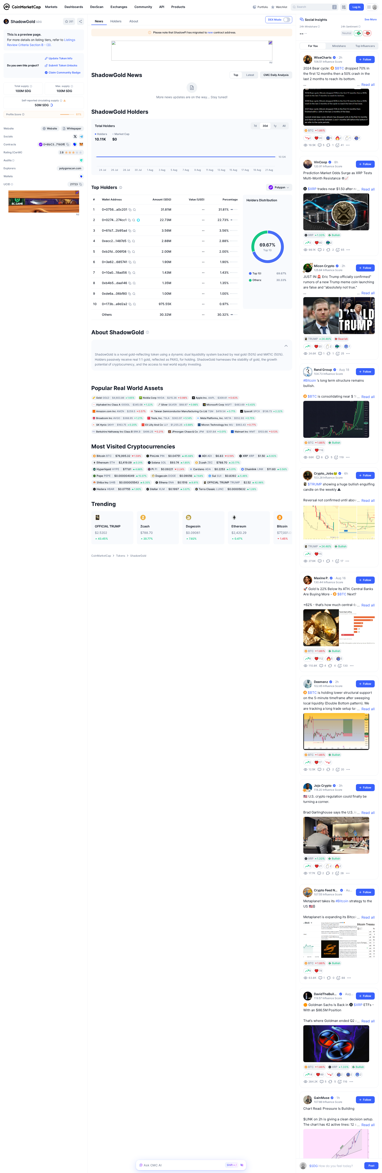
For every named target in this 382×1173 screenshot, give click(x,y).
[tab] (236, 75)
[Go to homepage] (22, 7)
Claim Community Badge (64, 72)
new (210, 32)
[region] (147, 7)
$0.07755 (119, 489)
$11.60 (266, 469)
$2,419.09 (120, 462)
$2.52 (235, 482)
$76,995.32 (119, 456)
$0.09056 (179, 475)
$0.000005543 (123, 482)
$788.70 (219, 462)
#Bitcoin (309, 380)
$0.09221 (167, 469)
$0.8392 (229, 475)
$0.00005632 (227, 489)
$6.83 (218, 456)
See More (371, 19)
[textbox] (336, 1165)
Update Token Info (60, 58)
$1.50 (259, 456)
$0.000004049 (122, 475)
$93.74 (170, 462)
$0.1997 (170, 489)
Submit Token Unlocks (63, 65)
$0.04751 (171, 456)
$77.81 (120, 469)
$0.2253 (214, 469)
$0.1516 (178, 482)
